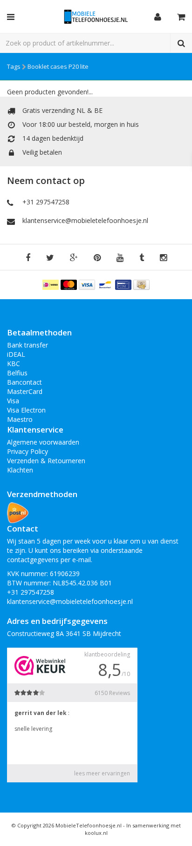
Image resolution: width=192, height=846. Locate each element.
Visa (13, 400)
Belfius (17, 372)
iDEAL (16, 354)
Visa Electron (26, 410)
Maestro (20, 419)
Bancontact (24, 382)
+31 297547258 (45, 201)
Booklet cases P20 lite (58, 66)
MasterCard (24, 391)
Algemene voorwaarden (43, 442)
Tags (14, 66)
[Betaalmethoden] (51, 284)
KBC (13, 363)
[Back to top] (176, 830)
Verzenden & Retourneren (46, 460)
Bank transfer (27, 345)
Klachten (20, 470)
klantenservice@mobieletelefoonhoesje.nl (85, 220)
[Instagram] (163, 258)
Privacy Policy (27, 451)
